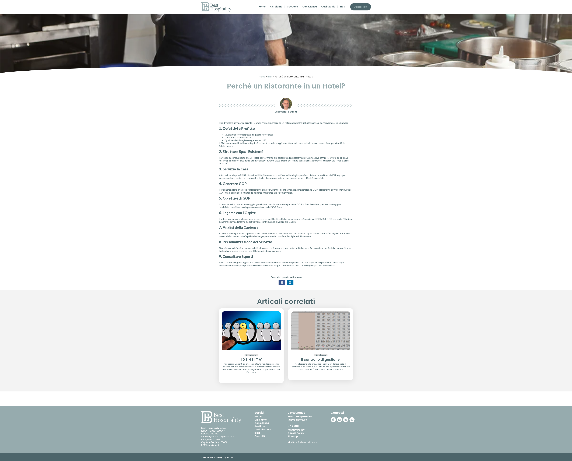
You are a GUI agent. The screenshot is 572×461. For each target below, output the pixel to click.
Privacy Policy (296, 429)
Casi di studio (262, 429)
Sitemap (292, 436)
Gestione (292, 6)
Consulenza (309, 6)
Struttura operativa (299, 416)
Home (262, 6)
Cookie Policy (295, 433)
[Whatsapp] (352, 419)
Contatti (259, 436)
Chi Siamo (276, 6)
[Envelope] (345, 419)
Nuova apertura (297, 419)
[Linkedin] (339, 419)
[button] (282, 282)
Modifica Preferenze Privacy (302, 442)
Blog (342, 6)
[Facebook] (333, 419)
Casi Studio (328, 6)
